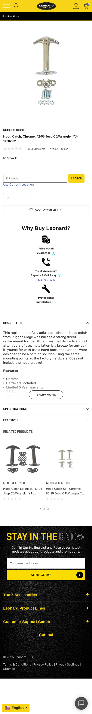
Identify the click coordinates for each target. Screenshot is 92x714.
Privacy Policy (43, 664)
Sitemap (9, 669)
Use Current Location (18, 184)
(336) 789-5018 (46, 279)
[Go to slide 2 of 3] (44, 509)
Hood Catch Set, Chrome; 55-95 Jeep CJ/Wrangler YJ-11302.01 (65, 493)
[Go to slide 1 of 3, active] (40, 509)
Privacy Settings (67, 664)
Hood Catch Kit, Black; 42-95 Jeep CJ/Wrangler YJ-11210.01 (22, 493)
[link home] (46, 6)
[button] (46, 209)
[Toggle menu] (6, 6)
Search (76, 178)
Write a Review (58, 148)
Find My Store (10, 16)
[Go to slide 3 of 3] (48, 509)
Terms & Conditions (17, 664)
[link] (23, 459)
